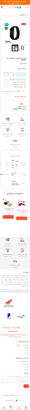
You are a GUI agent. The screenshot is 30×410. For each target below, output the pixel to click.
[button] (21, 218)
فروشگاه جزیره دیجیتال (8, 395)
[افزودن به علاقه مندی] (18, 200)
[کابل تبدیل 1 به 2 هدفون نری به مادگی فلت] (21, 203)
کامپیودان (8, 400)
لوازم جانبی (22, 15)
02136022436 (16, 328)
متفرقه (19, 213)
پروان (8, 91)
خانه (28, 15)
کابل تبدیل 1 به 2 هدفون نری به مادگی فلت (21, 210)
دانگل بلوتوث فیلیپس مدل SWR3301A (9, 209)
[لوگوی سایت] (15, 7)
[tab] (15, 155)
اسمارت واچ (13, 91)
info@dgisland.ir (13, 331)
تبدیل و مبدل (24, 213)
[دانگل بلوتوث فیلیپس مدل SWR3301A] (8, 202)
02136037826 (6, 328)
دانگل (13, 212)
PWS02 (18, 91)
